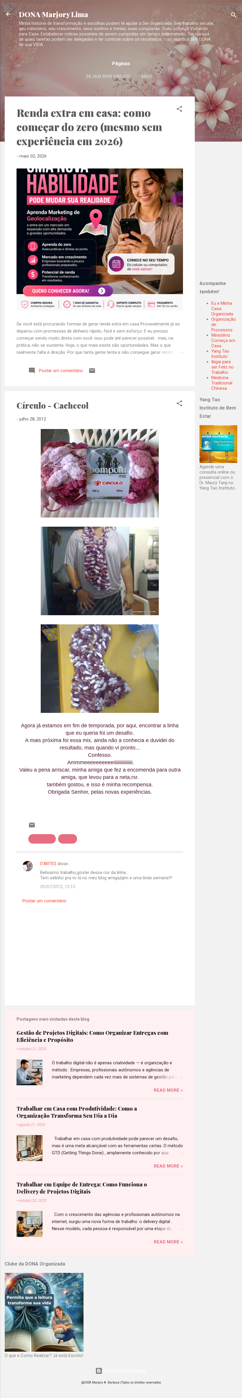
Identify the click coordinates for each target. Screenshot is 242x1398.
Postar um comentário (44, 900)
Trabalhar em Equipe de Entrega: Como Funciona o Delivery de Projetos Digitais (82, 1188)
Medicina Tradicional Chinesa (221, 383)
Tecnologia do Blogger (124, 1371)
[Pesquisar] (233, 16)
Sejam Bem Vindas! (108, 76)
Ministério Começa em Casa (223, 340)
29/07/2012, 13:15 (57, 886)
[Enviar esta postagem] (92, 372)
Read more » (168, 1090)
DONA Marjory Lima (53, 14)
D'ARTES (48, 863)
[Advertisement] (221, 185)
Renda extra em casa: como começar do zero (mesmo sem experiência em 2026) (89, 126)
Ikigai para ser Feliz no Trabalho (222, 367)
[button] (179, 109)
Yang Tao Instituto (220, 353)
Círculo (67, 839)
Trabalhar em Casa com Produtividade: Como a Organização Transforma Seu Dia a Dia (77, 1112)
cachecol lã (42, 839)
